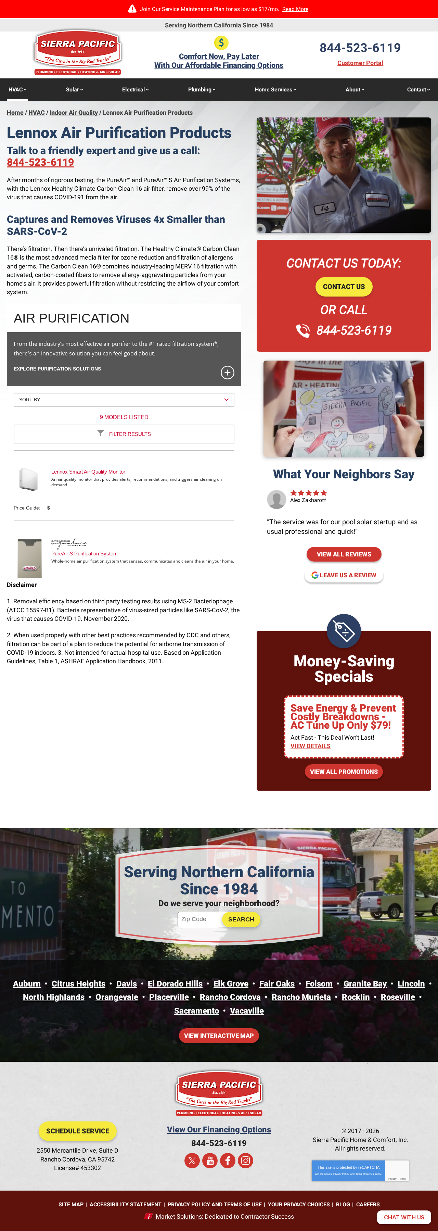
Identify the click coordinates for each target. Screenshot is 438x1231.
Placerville (169, 997)
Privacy (392, 1179)
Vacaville (247, 1011)
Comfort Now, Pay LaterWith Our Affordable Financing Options (218, 61)
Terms (402, 1179)
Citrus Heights (78, 984)
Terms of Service (365, 1174)
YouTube (210, 1160)
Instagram (245, 1160)
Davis (126, 984)
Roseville (398, 997)
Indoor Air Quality (74, 112)
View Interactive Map (219, 1035)
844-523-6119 (360, 48)
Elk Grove (231, 984)
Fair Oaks (277, 984)
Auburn (27, 984)
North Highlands (54, 997)
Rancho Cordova (230, 997)
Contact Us (344, 286)
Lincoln (411, 984)
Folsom (319, 984)
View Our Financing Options (219, 1130)
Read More (295, 9)
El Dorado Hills (175, 984)
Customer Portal (360, 62)
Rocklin (356, 997)
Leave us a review (351, 573)
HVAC (36, 112)
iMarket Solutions (178, 1216)
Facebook (227, 1160)
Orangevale (116, 997)
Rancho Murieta (301, 997)
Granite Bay (365, 984)
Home (15, 112)
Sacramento (196, 1011)
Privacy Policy (341, 1174)
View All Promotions (344, 771)
